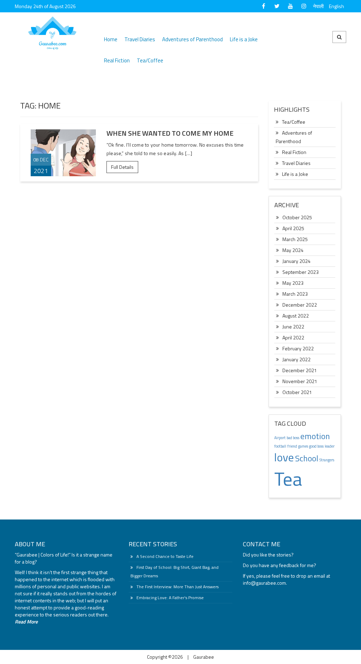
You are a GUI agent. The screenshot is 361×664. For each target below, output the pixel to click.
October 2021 (297, 392)
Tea (288, 479)
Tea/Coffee (150, 60)
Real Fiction (117, 60)
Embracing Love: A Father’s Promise (170, 597)
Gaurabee (203, 656)
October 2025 (297, 217)
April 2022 (293, 337)
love (284, 457)
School (306, 458)
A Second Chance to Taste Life (165, 556)
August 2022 (295, 315)
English (336, 6)
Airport (280, 438)
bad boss (293, 438)
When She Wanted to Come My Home (169, 133)
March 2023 (295, 293)
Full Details (122, 167)
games (303, 446)
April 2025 (293, 228)
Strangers (326, 460)
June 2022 (293, 326)
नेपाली (318, 6)
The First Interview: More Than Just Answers (177, 586)
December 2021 (299, 370)
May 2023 (293, 283)
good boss (316, 446)
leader (330, 446)
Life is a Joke (244, 39)
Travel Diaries (139, 39)
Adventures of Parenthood (192, 39)
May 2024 (293, 250)
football (280, 446)
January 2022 (296, 359)
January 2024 (296, 261)
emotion (315, 436)
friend (292, 446)
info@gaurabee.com (264, 582)
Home (110, 39)
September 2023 (300, 272)
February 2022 (298, 348)
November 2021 (299, 381)
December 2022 (299, 304)
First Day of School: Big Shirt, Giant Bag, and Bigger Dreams (174, 571)
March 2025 (295, 239)
